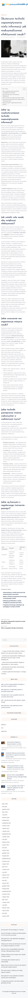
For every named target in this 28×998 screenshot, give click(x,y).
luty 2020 (4, 913)
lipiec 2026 (5, 804)
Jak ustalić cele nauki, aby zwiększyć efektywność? (11, 95)
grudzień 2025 (5, 809)
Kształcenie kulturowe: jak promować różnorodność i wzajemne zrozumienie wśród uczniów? (15, 755)
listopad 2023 (5, 820)
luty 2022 (4, 847)
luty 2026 (4, 806)
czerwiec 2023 (5, 831)
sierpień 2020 (5, 897)
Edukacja (4, 15)
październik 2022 (6, 834)
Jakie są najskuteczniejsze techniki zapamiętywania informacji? (11, 92)
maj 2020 (4, 905)
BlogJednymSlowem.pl (16, 991)
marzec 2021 (5, 877)
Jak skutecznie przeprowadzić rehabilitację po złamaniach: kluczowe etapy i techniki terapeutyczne (13, 657)
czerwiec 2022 (5, 836)
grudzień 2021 (5, 853)
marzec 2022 (5, 845)
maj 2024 (4, 814)
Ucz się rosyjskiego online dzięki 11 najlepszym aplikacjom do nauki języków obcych (16, 787)
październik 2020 (6, 891)
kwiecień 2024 (5, 817)
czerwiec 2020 (5, 902)
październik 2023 (6, 823)
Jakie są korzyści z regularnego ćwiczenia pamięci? (12, 103)
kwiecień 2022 (5, 842)
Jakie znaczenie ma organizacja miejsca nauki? (13, 97)
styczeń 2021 (5, 883)
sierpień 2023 (5, 828)
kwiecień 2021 (5, 875)
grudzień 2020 (5, 886)
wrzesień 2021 (6, 861)
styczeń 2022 (5, 850)
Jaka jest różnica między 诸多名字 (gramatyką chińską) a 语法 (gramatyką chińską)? (17, 776)
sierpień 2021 (5, 864)
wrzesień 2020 (6, 894)
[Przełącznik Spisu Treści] (23, 89)
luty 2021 (4, 880)
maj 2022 (4, 839)
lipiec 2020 (5, 899)
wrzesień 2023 (6, 825)
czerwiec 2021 (5, 869)
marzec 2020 (5, 910)
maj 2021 (4, 872)
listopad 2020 (5, 888)
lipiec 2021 (5, 866)
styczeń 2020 (5, 916)
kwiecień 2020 (5, 908)
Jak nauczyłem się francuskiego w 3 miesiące (12, 929)
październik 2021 (6, 858)
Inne (2, 728)
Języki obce (4, 731)
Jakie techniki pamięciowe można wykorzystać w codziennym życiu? (14, 100)
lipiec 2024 (5, 812)
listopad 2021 (5, 856)
